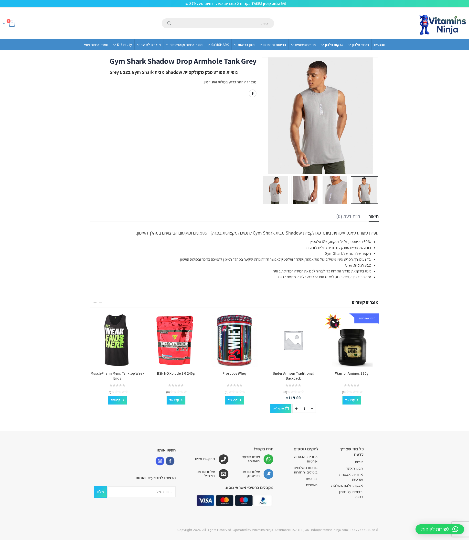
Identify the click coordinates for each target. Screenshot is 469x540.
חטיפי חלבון (360, 44)
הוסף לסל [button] (278, 408)
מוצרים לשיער (151, 44)
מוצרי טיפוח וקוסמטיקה (186, 44)
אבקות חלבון (334, 44)
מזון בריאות (246, 44)
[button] (372, 115)
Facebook (252, 93)
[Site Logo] (442, 23)
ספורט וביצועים (305, 44)
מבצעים (379, 44)
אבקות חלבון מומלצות (347, 486)
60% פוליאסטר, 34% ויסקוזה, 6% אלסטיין (340, 241)
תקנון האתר (354, 468)
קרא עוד (350, 400)
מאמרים (312, 485)
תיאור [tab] (374, 216)
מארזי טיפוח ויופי (96, 44)
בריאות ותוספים (274, 44)
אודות (359, 462)
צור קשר (311, 479)
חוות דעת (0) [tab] (348, 216)
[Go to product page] (352, 340)
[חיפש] (169, 23)
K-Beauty (124, 44)
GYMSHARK (220, 44)
